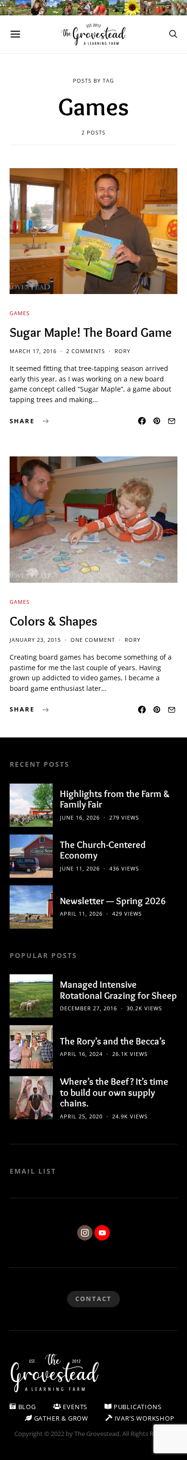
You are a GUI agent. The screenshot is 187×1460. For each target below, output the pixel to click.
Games (20, 313)
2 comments (85, 351)
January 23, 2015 (35, 639)
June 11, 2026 (80, 868)
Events (74, 1406)
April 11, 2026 (81, 913)
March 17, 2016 (33, 351)
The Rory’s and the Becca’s (112, 1041)
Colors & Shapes (53, 621)
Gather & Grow (60, 1418)
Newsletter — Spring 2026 (113, 901)
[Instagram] (85, 1232)
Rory (122, 351)
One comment (92, 639)
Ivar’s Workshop (144, 1418)
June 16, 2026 (80, 817)
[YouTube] (102, 1232)
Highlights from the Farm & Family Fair (115, 799)
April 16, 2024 (81, 1053)
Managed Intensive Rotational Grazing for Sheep (118, 990)
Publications (136, 1406)
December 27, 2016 (88, 1008)
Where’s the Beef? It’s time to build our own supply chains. (114, 1092)
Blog (26, 1406)
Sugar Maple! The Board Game (91, 332)
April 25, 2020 (81, 1116)
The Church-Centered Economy (103, 850)
